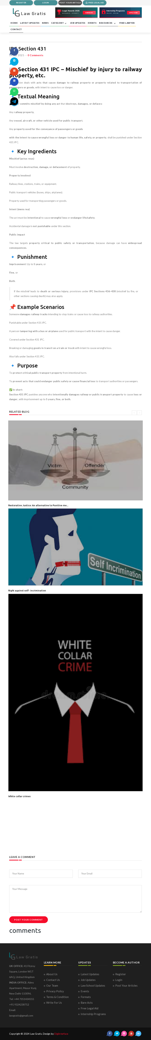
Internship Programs (93, 1014)
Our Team (52, 985)
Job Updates (88, 979)
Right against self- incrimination (27, 590)
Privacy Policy (55, 991)
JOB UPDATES (77, 23)
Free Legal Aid (89, 1008)
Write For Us (54, 1002)
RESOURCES (106, 23)
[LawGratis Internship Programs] (120, 12)
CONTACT (16, 29)
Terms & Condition (57, 997)
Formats (86, 997)
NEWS (45, 23)
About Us (51, 974)
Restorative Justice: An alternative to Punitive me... (38, 505)
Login (118, 979)
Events (85, 991)
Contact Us (53, 979)
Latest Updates (90, 974)
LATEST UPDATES (29, 23)
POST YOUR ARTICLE (70, 2)
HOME (13, 23)
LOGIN (45, 2)
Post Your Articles (126, 985)
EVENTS (92, 23)
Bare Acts (87, 1002)
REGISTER (21, 2)
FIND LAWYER (127, 23)
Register (120, 974)
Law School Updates (93, 985)
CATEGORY (57, 23)
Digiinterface (61, 1033)
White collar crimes (19, 796)
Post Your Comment (28, 919)
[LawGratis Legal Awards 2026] (76, 12)
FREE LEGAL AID (96, 2)
